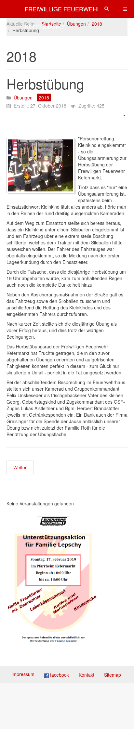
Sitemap (112, 674)
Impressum (22, 674)
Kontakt (86, 674)
